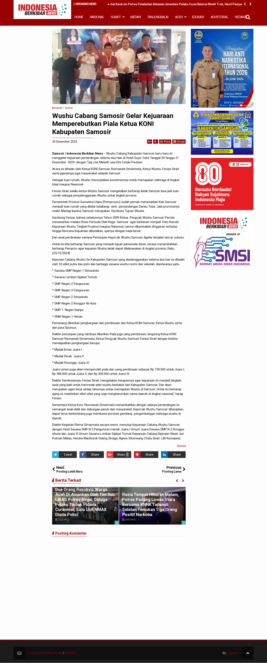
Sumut (181, 446)
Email (181, 141)
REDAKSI (241, 17)
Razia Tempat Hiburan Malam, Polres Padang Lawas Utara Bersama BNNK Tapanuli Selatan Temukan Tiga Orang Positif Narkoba (150, 504)
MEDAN (135, 17)
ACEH (179, 17)
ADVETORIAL (219, 17)
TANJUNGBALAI (157, 17)
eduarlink (233, 653)
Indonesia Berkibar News (45, 653)
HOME (78, 17)
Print (167, 141)
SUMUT (116, 17)
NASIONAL (97, 17)
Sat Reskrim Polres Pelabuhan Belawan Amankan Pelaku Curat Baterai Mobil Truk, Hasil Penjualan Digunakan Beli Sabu (178, 5)
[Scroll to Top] (247, 653)
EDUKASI (198, 17)
